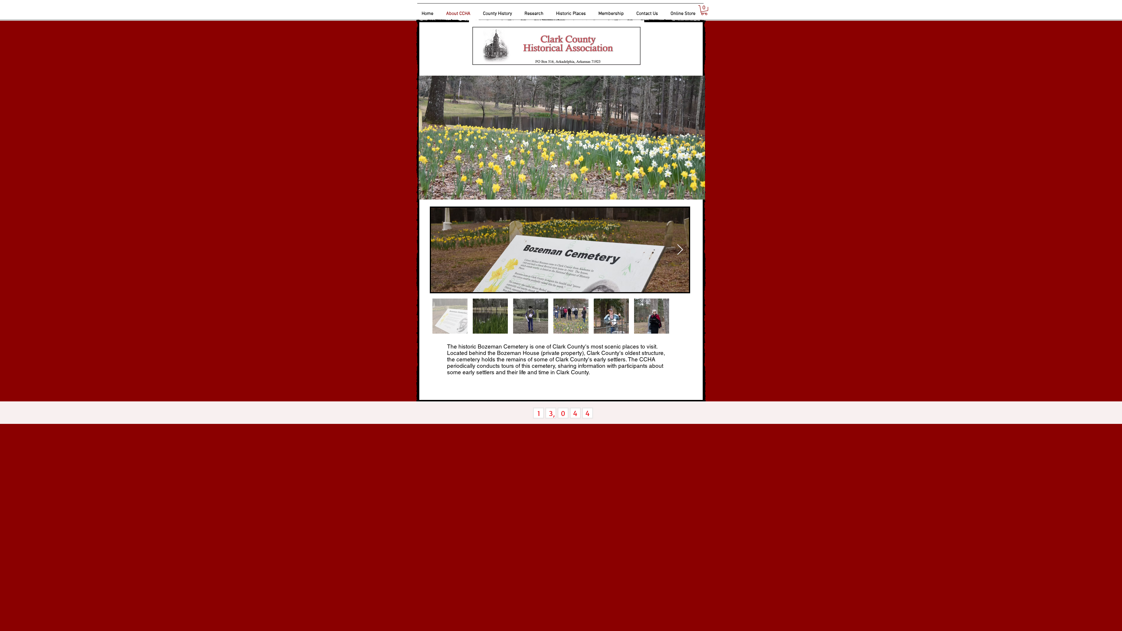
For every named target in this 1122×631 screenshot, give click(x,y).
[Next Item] (680, 250)
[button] (704, 10)
